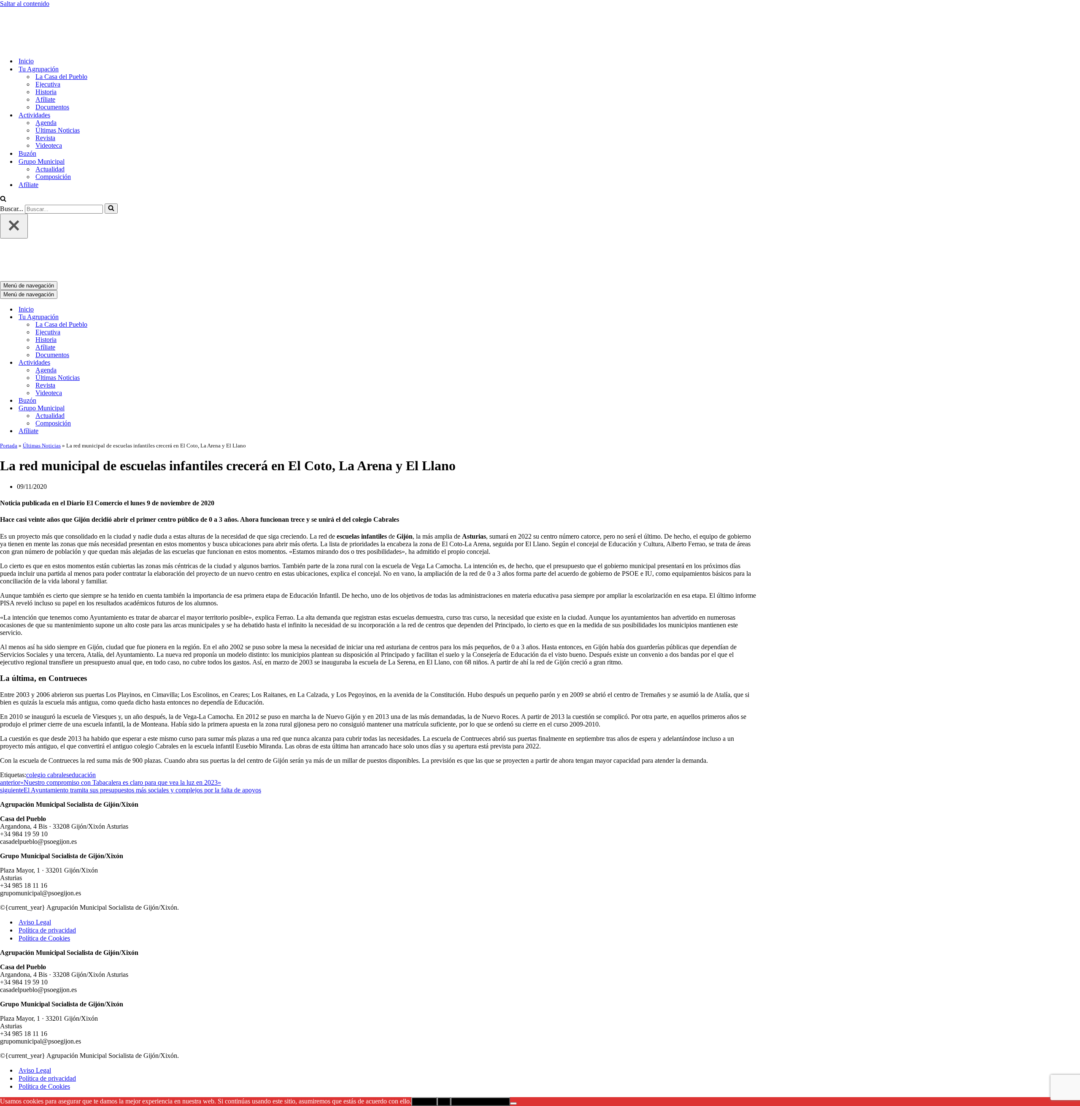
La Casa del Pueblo (61, 41)
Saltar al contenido (24, 3)
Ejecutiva (47, 49)
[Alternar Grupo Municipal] (147, 338)
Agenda (46, 87)
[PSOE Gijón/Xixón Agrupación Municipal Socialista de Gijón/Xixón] (29, 11)
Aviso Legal (35, 852)
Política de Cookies (44, 868)
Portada (8, 375)
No (443, 1031)
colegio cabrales (47, 704)
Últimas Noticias (57, 95)
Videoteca (48, 110)
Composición (53, 141)
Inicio (26, 26)
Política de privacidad (47, 860)
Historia (46, 56)
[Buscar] (3, 164)
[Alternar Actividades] (147, 292)
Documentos (52, 72)
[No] (513, 1033)
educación (82, 704)
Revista (45, 102)
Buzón (27, 118)
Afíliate (45, 64)
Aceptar (424, 1031)
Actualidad (50, 134)
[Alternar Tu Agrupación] (147, 247)
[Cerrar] (14, 191)
